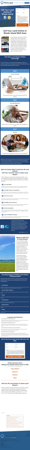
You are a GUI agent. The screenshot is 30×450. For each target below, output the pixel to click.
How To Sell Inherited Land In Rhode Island (12, 417)
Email (24, 12)
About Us (15, 372)
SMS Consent (18, 15)
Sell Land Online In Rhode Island (11, 418)
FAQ (28, 7)
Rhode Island (3, 412)
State (17, 9)
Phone (18, 12)
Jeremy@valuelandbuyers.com (4, 445)
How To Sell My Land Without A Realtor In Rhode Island (14, 423)
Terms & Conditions (22, 16)
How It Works (15, 369)
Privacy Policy (26, 16)
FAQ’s (15, 378)
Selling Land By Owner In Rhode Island (12, 420)
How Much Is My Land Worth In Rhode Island (13, 425)
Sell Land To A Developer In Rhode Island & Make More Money (15, 426)
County (24, 9)
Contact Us (26, 7)
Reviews (15, 375)
